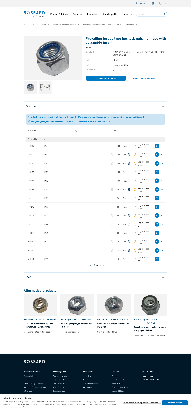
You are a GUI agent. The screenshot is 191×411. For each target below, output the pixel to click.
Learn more (27, 407)
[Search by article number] (69, 131)
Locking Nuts (41, 24)
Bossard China (118, 391)
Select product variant (107, 78)
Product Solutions (59, 14)
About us (127, 14)
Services (77, 14)
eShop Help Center (90, 383)
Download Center (60, 376)
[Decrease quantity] (112, 146)
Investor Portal (118, 380)
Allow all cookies (175, 402)
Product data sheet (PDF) (144, 78)
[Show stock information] (135, 146)
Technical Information (62, 391)
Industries (92, 14)
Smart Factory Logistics (33, 380)
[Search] (165, 14)
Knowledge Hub (110, 14)
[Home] (24, 24)
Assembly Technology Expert (35, 387)
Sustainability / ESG (120, 387)
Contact (142, 3)
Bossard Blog (88, 380)
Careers (115, 376)
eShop (29, 391)
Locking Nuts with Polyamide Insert (65, 24)
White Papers (58, 387)
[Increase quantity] (129, 146)
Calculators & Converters (63, 380)
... (30, 24)
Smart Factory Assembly (33, 383)
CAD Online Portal (60, 383)
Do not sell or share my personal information (142, 402)
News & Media (117, 383)
